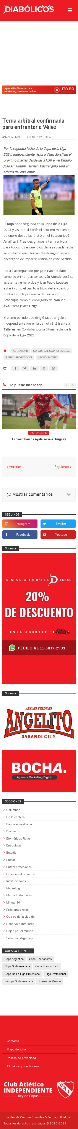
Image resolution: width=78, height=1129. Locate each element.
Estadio (11, 852)
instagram (23, 524)
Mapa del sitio (16, 1049)
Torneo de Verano (49, 981)
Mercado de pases (19, 895)
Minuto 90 (13, 902)
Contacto (13, 1041)
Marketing (13, 888)
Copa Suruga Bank (47, 966)
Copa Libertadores (40, 959)
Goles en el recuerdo (20, 874)
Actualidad (20, 351)
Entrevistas (13, 845)
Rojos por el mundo (19, 931)
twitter (61, 524)
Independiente (47, 357)
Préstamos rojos (17, 909)
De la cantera (15, 817)
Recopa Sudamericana (19, 981)
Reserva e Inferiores (20, 923)
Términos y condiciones (23, 1066)
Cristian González (32, 1117)
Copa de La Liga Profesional (51, 351)
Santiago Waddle (58, 1117)
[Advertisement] (39, 42)
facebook (23, 535)
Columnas (13, 810)
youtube (61, 535)
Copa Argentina (14, 959)
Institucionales (16, 881)
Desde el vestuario (19, 824)
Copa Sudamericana (17, 966)
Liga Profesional (56, 974)
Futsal (10, 859)
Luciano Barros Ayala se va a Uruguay (39, 439)
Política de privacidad (21, 1058)
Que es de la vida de (20, 916)
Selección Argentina (19, 938)
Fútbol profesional (18, 357)
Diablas (11, 831)
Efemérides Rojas (18, 838)
